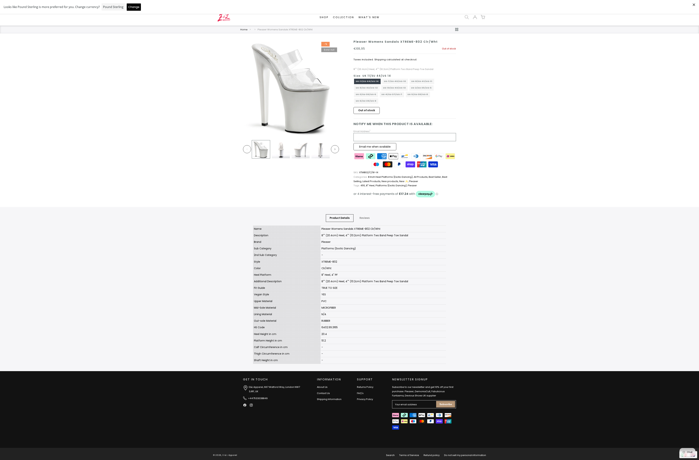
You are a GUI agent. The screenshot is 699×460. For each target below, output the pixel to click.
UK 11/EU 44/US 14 (368, 82)
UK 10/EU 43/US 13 (395, 88)
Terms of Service (409, 455)
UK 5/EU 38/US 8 (419, 95)
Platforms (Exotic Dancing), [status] (392, 185)
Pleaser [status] (413, 181)
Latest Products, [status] (372, 181)
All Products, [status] (421, 177)
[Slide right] (335, 149)
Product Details (340, 218)
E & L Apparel (230, 455)
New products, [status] (390, 181)
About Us (322, 387)
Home (244, 29)
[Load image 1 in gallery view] (261, 149)
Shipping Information (329, 399)
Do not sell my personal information (465, 455)
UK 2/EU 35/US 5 (422, 88)
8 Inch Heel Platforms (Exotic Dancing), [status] (384, 177)
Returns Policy (365, 387)
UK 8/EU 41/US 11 (422, 82)
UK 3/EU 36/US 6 (367, 95)
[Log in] (475, 17)
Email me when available (375, 146)
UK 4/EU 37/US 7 (393, 95)
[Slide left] (247, 149)
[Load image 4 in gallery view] (320, 149)
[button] (467, 17)
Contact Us (323, 393)
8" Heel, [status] (371, 185)
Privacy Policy (365, 399)
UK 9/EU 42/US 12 (368, 88)
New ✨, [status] (404, 181)
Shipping (380, 59)
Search (390, 455)
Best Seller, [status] (435, 177)
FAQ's (360, 393)
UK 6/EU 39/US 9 (367, 101)
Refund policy (432, 455)
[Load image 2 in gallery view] (281, 149)
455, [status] (360, 185)
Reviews (365, 218)
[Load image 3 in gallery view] (301, 149)
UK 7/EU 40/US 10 (396, 82)
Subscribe (445, 404)
